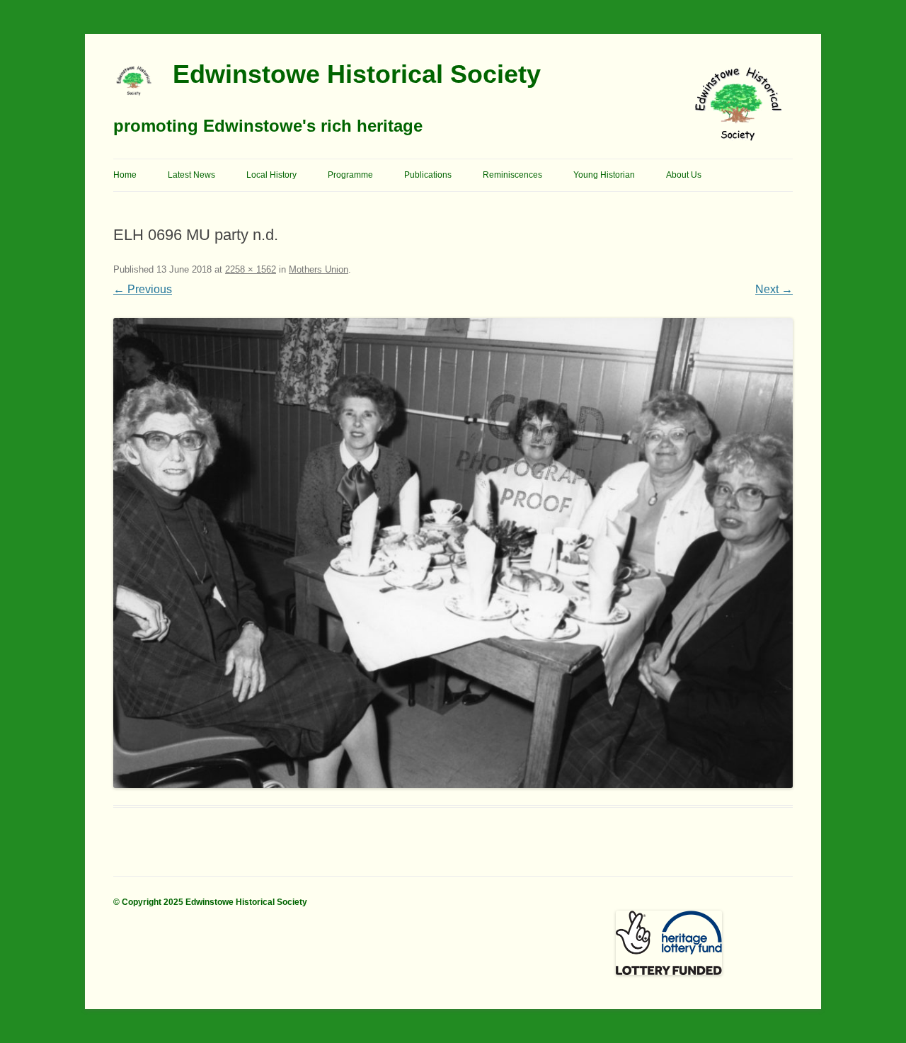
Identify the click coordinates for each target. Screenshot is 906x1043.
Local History (271, 175)
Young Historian (604, 175)
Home (125, 175)
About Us (683, 175)
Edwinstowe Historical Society (357, 74)
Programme (350, 175)
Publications (428, 175)
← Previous (142, 289)
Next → (774, 289)
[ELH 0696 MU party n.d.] (453, 553)
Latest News (191, 175)
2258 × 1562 (250, 269)
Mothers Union (318, 269)
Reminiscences (512, 175)
